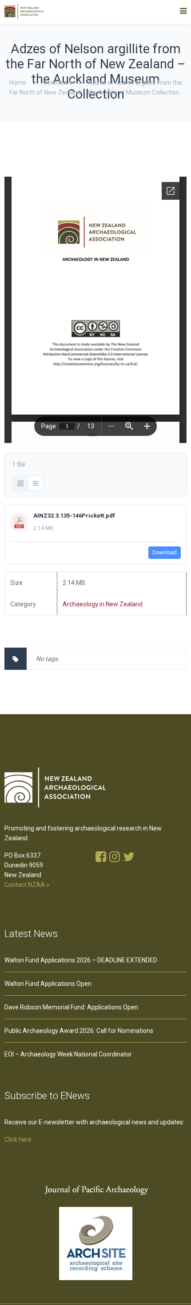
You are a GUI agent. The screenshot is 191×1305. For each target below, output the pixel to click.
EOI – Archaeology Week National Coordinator (68, 1054)
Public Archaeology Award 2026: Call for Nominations (78, 1030)
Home (17, 82)
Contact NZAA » (26, 884)
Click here (18, 1139)
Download (164, 553)
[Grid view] (20, 483)
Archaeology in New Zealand (103, 604)
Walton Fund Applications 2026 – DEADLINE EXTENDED (80, 960)
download (57, 82)
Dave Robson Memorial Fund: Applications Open (71, 1007)
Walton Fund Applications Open (48, 983)
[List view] (35, 483)
